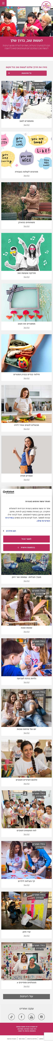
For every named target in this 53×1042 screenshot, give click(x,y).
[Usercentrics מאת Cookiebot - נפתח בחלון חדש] (14, 492)
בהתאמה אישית (28, 547)
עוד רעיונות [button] (26, 996)
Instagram (41, 1017)
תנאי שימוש (43, 1039)
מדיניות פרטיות (32, 1039)
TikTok (11, 1017)
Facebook (21, 1017)
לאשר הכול (26, 539)
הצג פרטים (11, 531)
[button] (10, 7)
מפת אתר (22, 1039)
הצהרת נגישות (11, 1039)
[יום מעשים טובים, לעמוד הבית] (46, 6)
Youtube (31, 1017)
